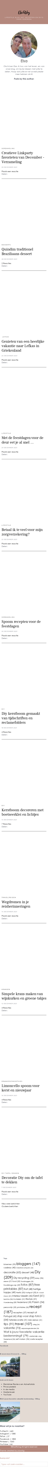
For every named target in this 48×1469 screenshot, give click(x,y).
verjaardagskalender (30, 1328)
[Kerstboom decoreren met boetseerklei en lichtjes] (24, 773)
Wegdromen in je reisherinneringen (16, 904)
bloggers (28, 1263)
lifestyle (31, 1299)
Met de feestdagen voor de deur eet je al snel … (22, 440)
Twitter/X (6, 1431)
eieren (8, 1281)
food (16, 1281)
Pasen (38, 1302)
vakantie (12, 1327)
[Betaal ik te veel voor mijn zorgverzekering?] (24, 493)
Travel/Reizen (9, 897)
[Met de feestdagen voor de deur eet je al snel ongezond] (24, 401)
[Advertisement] (24, 1232)
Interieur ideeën (22, 1296)
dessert (28, 1272)
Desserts (6, 245)
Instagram (8, 1433)
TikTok (4, 1436)
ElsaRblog (24, 13)
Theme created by (12, 1450)
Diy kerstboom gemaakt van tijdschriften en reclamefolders (21, 718)
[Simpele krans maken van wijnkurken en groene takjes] (24, 957)
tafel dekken (35, 1320)
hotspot (31, 1292)
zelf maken (23, 1339)
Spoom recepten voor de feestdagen (21, 624)
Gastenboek (9, 1392)
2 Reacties (6, 263)
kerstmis (8, 1299)
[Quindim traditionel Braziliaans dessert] (24, 212)
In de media (9, 1389)
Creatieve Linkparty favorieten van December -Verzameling (23, 157)
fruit (28, 1289)
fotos (27, 1284)
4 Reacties (6, 732)
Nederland (24, 1302)
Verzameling (8, 148)
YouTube (7, 1394)
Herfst (20, 1292)
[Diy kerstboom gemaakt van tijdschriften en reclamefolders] (24, 676)
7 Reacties (6, 824)
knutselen (19, 1299)
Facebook (8, 1439)
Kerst (38, 1295)
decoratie (12, 1272)
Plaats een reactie (10, 171)
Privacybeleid (9, 1387)
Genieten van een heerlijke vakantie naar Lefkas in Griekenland (23, 346)
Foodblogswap (12, 1285)
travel (23, 1324)
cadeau (10, 1267)
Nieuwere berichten (11, 1203)
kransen (6, 989)
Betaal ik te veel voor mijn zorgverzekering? (22, 532)
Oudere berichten (10, 1206)
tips (9, 1324)
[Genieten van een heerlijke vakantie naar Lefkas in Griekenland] (24, 304)
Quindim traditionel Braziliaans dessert (17, 251)
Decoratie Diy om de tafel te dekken (22, 1180)
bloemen (10, 1264)
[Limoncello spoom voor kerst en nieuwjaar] (24, 1048)
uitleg (36, 1324)
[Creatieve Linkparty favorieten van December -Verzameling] (24, 116)
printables (23, 1307)
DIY (3, 709)
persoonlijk (10, 1307)
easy (39, 1278)
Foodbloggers (27, 1281)
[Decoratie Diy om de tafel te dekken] (24, 1140)
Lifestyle (6, 433)
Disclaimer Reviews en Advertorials (19, 1384)
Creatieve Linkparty (24, 1268)
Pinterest (7, 1441)
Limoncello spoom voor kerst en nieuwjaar (20, 1088)
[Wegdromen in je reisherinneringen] (24, 865)
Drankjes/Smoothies (12, 1081)
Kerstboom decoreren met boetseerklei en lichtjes (22, 812)
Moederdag (10, 1302)
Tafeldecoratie (18, 1319)
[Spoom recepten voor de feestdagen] (24, 584)
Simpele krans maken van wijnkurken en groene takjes (24, 996)
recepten (20, 1312)
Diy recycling (24, 1277)
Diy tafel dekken (10, 1173)
